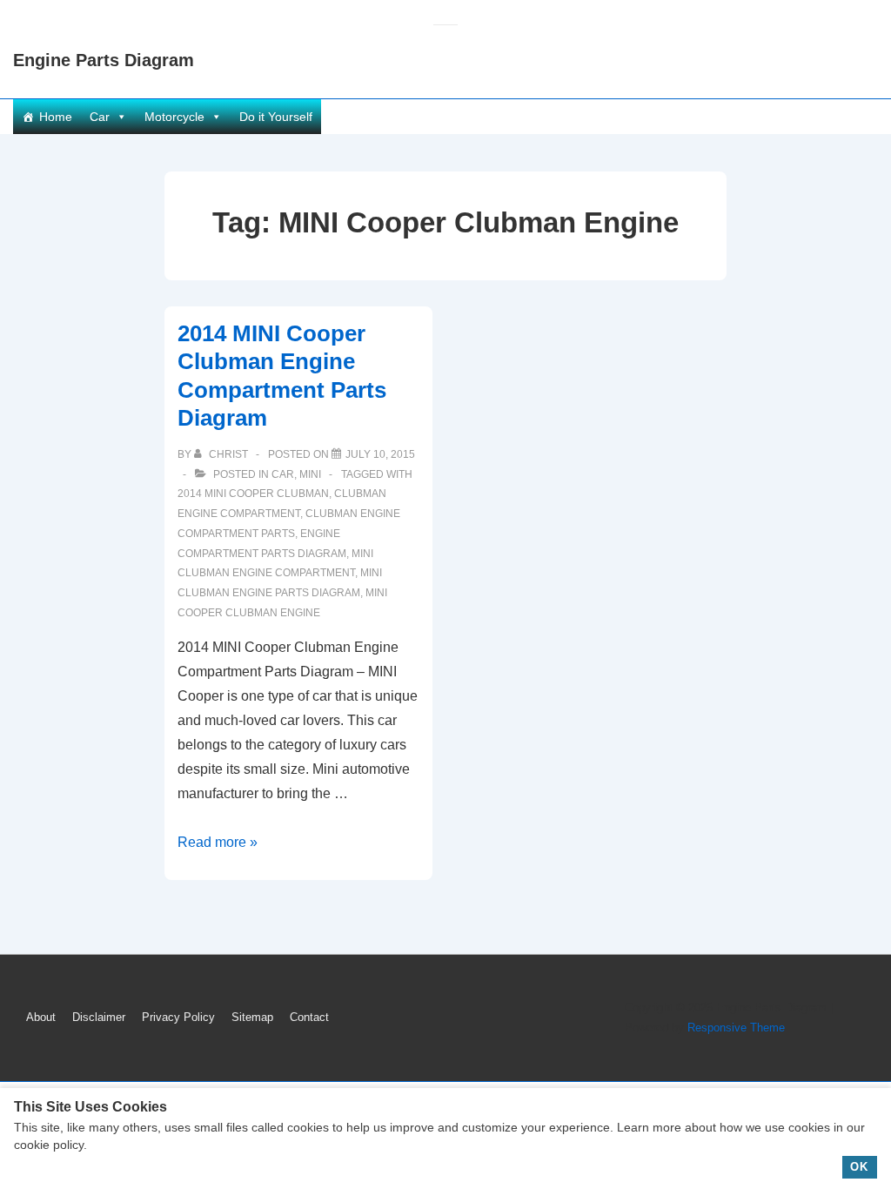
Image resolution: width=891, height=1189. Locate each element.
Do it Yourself (275, 117)
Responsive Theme (736, 1027)
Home (55, 117)
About (41, 1017)
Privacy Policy (178, 1017)
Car (100, 117)
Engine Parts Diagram (103, 60)
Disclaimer (98, 1017)
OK (859, 1166)
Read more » (218, 842)
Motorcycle (174, 117)
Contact (309, 1017)
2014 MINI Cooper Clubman (253, 493)
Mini (310, 474)
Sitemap (252, 1017)
